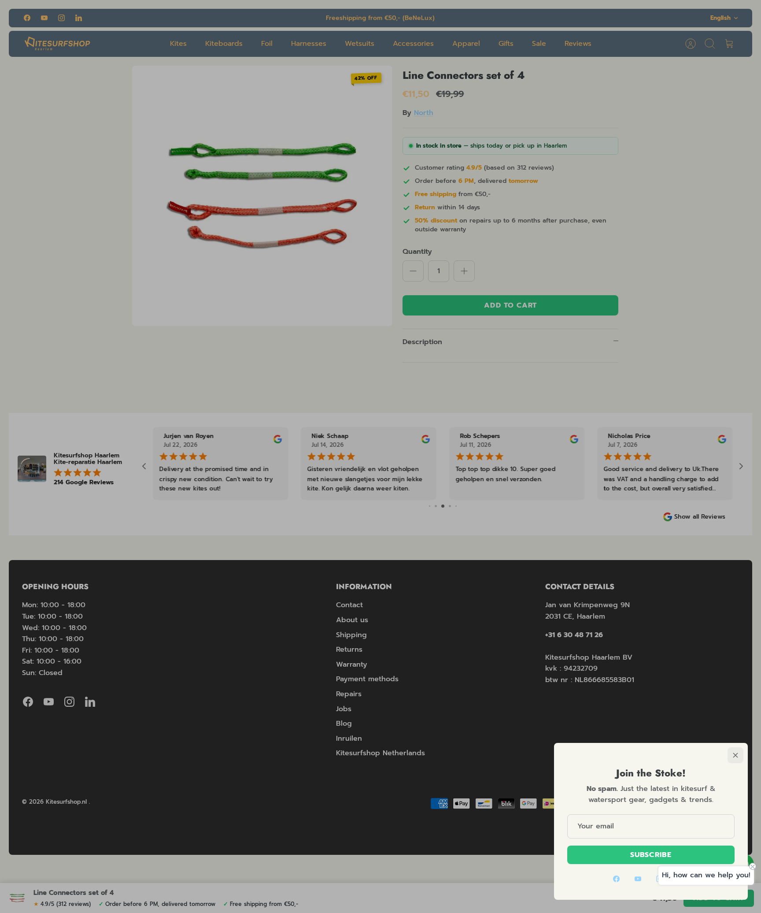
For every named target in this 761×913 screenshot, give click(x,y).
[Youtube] (637, 879)
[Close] (735, 755)
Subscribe (651, 855)
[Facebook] (616, 879)
